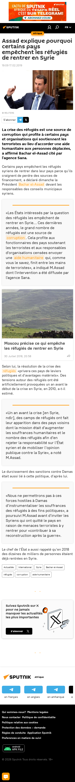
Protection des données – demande (24, 727)
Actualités (9, 567)
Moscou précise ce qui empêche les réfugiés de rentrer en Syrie (34, 346)
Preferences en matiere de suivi (21, 738)
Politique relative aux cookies (20, 722)
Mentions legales (37, 712)
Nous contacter (11, 717)
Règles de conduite (14, 732)
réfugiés (9, 371)
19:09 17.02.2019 (12, 65)
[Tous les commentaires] (6, 776)
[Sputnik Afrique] (11, 28)
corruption (16, 237)
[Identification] (49, 27)
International (25, 567)
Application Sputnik (39, 732)
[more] (68, 356)
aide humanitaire (28, 257)
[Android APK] (14, 748)
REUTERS (9, 112)
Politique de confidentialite (39, 717)
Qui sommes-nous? (14, 712)
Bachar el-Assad (31, 184)
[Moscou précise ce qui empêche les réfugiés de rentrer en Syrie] (37, 313)
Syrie (38, 567)
